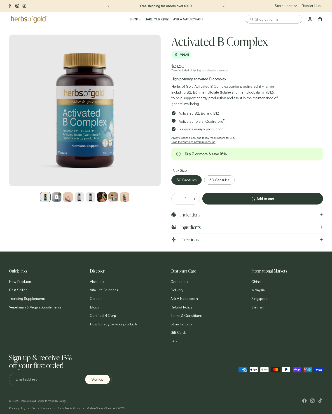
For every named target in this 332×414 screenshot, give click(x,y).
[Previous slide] (108, 6)
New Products (20, 281)
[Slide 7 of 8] (113, 197)
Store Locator (286, 5)
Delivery (177, 290)
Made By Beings (57, 400)
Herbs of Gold (28, 400)
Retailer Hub (311, 5)
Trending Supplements (27, 298)
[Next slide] (224, 6)
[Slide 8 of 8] (124, 197)
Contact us (179, 281)
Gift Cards (178, 332)
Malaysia (258, 290)
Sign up (97, 379)
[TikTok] (24, 6)
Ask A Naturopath (184, 298)
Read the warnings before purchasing (193, 141)
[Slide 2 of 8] (56, 197)
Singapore (259, 298)
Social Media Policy (69, 408)
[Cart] (320, 19)
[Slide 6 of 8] (102, 197)
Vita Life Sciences (104, 290)
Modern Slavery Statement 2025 (105, 408)
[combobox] (274, 19)
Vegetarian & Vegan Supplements (35, 307)
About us (97, 281)
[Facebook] (10, 6)
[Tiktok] (320, 400)
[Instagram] (17, 6)
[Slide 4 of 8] (79, 197)
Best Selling (18, 290)
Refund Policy (182, 307)
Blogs (94, 307)
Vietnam (257, 307)
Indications (190, 215)
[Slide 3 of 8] (68, 197)
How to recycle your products (114, 324)
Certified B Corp (103, 315)
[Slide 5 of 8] (90, 197)
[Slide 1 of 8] (45, 197)
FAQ (174, 341)
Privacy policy (17, 408)
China (256, 281)
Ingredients (190, 227)
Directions (189, 239)
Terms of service (41, 408)
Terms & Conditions (186, 315)
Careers (96, 298)
